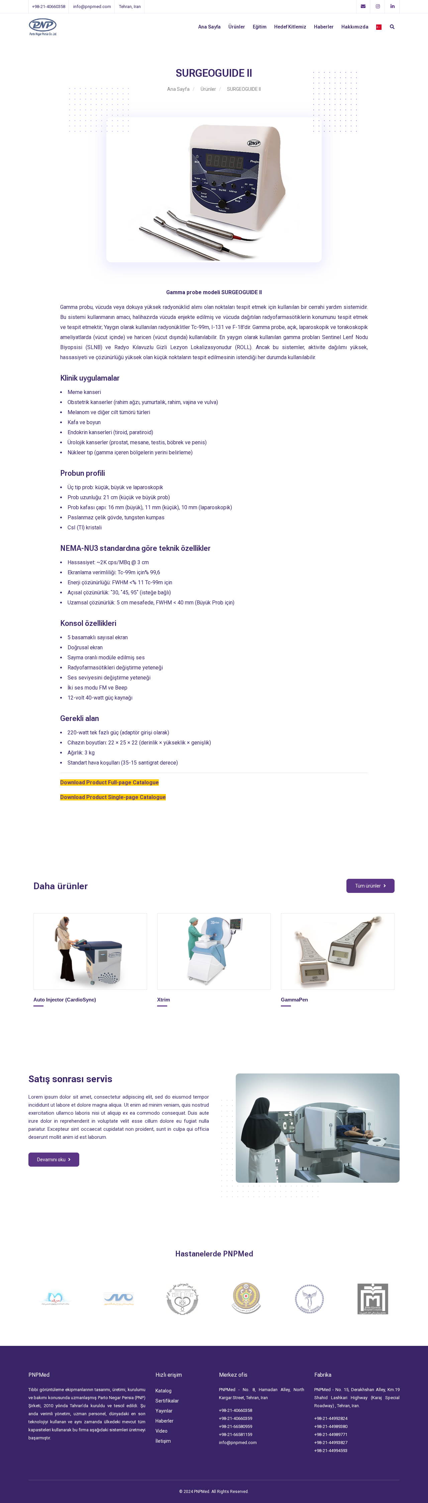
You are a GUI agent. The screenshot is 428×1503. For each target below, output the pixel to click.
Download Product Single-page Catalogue (113, 797)
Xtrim (164, 999)
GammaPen (295, 999)
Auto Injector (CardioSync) (65, 999)
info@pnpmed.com (238, 1442)
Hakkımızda (354, 26)
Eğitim (259, 26)
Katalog (163, 1390)
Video (161, 1431)
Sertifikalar (167, 1400)
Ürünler (236, 26)
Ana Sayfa (209, 26)
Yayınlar (164, 1411)
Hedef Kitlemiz (290, 26)
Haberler (324, 26)
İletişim (163, 1441)
